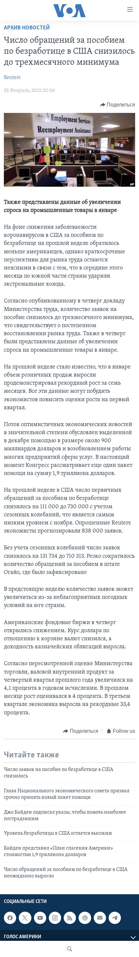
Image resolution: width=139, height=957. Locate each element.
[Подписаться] (100, 918)
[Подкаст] (85, 918)
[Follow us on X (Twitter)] (25, 918)
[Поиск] (69, 949)
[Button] (117, 105)
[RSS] (70, 918)
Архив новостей (27, 28)
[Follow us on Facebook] (10, 918)
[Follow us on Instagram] (55, 918)
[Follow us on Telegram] (115, 918)
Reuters (12, 77)
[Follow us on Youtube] (40, 918)
